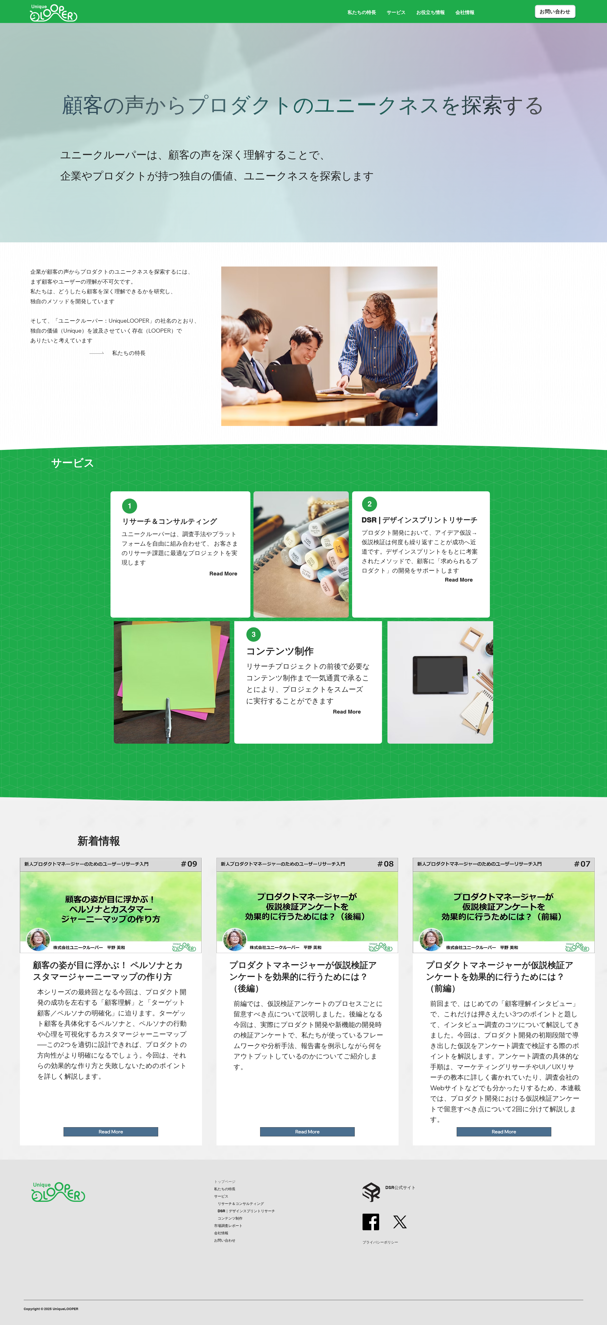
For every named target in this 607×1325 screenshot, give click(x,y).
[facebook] (371, 1222)
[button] (396, 12)
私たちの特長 (224, 1189)
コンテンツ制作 (230, 1218)
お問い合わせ (224, 1240)
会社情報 (221, 1233)
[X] (400, 1222)
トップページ (224, 1182)
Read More (223, 573)
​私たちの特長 (129, 353)
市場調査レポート (228, 1226)
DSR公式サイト (400, 1187)
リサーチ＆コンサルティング (240, 1204)
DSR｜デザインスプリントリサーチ (246, 1211)
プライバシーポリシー (380, 1242)
